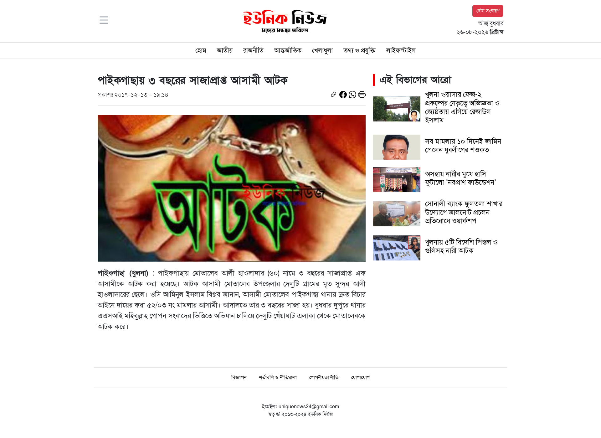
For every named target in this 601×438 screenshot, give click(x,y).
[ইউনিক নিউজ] (284, 20)
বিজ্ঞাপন (238, 377)
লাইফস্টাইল (401, 50)
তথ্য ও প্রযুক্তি (359, 50)
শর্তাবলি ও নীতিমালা (278, 377)
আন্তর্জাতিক (287, 50)
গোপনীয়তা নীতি (324, 377)
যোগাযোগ (360, 377)
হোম (200, 50)
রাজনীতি (253, 50)
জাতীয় (225, 50)
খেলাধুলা (322, 50)
